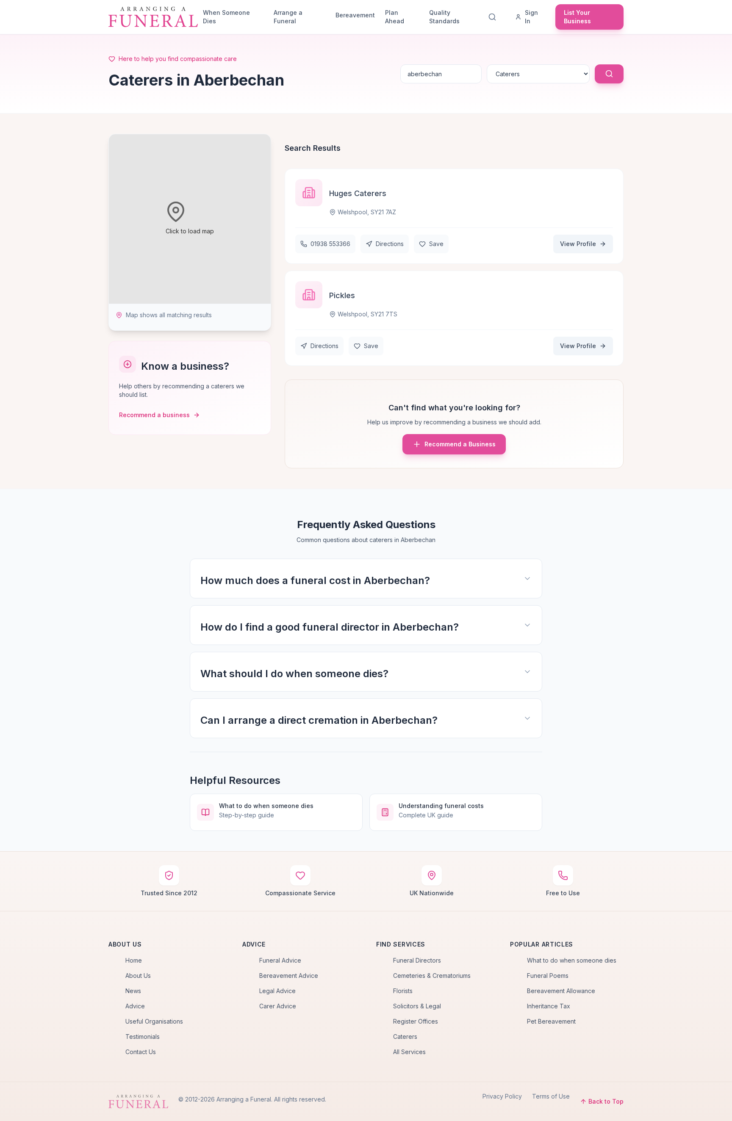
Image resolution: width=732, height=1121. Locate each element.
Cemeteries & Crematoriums (432, 975)
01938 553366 (330, 243)
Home (133, 960)
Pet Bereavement (551, 1021)
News (133, 990)
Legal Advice (277, 990)
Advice (135, 1006)
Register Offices (415, 1021)
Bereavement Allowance (561, 990)
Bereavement (355, 15)
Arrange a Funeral (288, 17)
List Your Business (577, 17)
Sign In (531, 17)
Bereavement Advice (288, 975)
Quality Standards (444, 17)
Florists (403, 990)
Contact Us (140, 1051)
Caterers (405, 1036)
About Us (138, 975)
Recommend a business (154, 414)
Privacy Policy (502, 1096)
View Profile (578, 243)
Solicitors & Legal (417, 1006)
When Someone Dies (226, 17)
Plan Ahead (394, 17)
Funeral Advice (280, 960)
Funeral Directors (417, 960)
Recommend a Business (460, 444)
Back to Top (606, 1101)
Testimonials (142, 1036)
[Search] (494, 17)
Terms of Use (551, 1096)
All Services (409, 1051)
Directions (390, 243)
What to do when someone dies (571, 960)
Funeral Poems (547, 975)
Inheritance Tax (548, 1006)
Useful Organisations (154, 1021)
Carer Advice (277, 1006)
